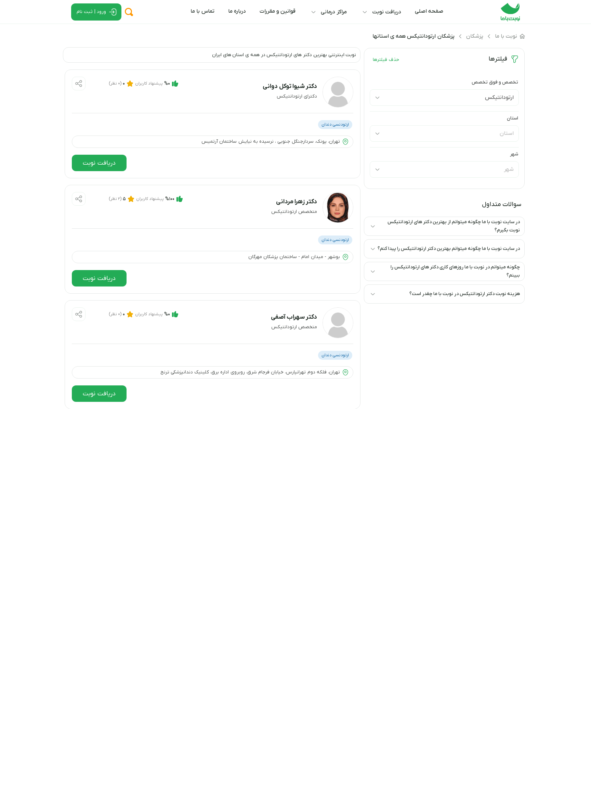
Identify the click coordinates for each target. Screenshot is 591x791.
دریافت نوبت (99, 163)
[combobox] (454, 97)
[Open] (377, 97)
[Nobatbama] (510, 20)
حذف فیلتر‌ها (386, 59)
